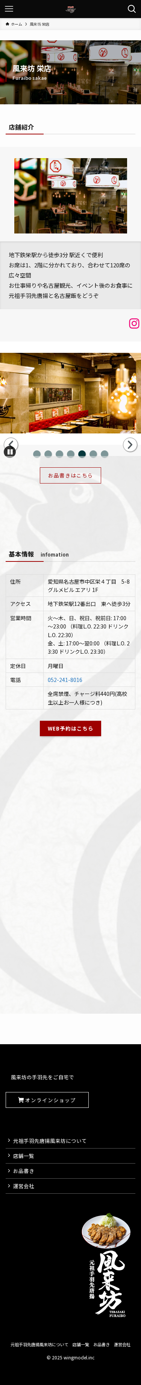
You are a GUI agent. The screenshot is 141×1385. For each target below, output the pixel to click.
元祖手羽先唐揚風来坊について (50, 1140)
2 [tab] (48, 454)
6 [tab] (93, 454)
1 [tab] (37, 454)
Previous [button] (11, 445)
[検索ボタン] (132, 9)
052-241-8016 (65, 679)
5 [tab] (82, 454)
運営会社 (23, 1186)
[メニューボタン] (9, 9)
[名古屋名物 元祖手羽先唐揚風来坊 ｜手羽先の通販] (70, 9)
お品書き (23, 1171)
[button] (10, 452)
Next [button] (130, 445)
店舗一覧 (23, 1155)
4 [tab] (70, 454)
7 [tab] (104, 454)
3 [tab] (59, 454)
